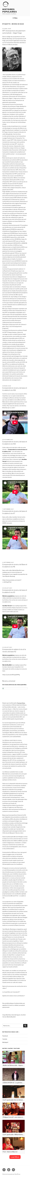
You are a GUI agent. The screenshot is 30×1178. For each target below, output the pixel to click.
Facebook (5, 1036)
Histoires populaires (9, 10)
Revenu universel (8, 681)
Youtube (4, 1039)
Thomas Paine (21, 703)
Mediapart (5, 1042)
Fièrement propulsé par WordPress (11, 1174)
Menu (15, 18)
